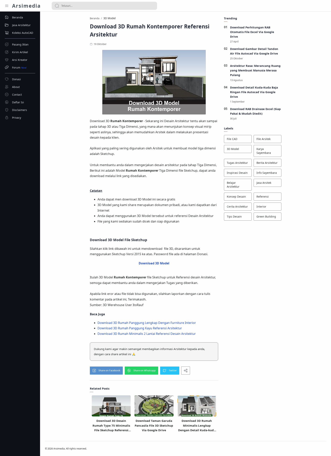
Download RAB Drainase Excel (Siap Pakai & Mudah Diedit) (255, 111)
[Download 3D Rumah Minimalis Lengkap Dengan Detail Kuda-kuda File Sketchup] (196, 407)
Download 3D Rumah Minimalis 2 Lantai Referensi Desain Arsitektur (146, 334)
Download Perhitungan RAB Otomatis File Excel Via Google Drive (252, 31)
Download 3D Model (154, 263)
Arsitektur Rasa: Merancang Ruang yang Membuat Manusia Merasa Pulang (255, 70)
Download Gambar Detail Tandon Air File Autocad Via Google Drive (254, 51)
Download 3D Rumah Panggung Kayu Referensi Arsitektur (139, 328)
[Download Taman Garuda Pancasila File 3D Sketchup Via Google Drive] (153, 407)
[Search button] (57, 6)
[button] (106, 371)
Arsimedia (26, 5)
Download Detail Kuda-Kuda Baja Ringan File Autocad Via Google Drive (254, 91)
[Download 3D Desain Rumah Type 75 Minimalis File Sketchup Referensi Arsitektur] (111, 407)
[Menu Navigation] (7, 6)
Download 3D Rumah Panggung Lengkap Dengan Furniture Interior (146, 323)
